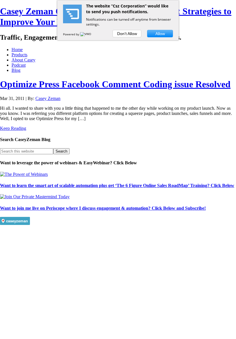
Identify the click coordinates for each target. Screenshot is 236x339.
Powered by (71, 34)
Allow (160, 33)
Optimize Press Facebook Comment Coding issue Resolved (115, 84)
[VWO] (86, 34)
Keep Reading (13, 128)
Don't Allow (127, 33)
